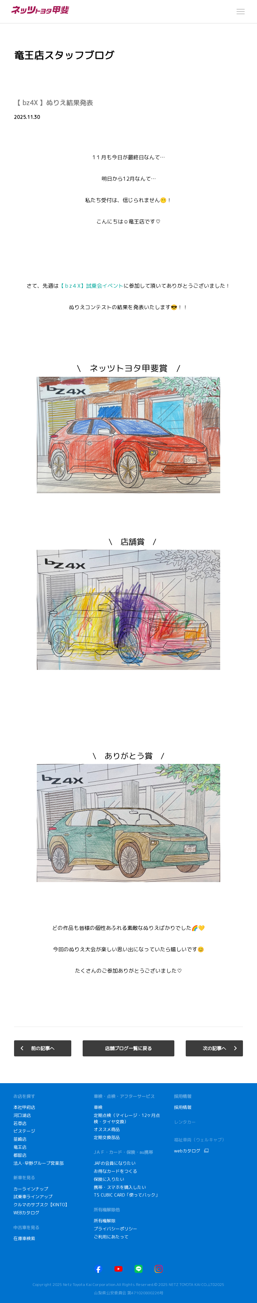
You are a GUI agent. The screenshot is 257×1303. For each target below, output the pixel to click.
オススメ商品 (107, 1129)
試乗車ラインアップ (33, 1197)
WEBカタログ (26, 1213)
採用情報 (182, 1107)
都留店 (19, 1155)
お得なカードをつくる (115, 1171)
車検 (98, 1107)
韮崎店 (19, 1139)
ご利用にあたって (111, 1237)
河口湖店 (22, 1115)
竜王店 (19, 1147)
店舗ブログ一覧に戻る (128, 1048)
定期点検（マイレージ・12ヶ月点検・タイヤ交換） (127, 1118)
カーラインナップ (30, 1189)
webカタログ (187, 1151)
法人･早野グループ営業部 (38, 1163)
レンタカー (185, 1122)
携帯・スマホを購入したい (120, 1187)
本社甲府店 (24, 1107)
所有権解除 (104, 1221)
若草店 (19, 1123)
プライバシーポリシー (115, 1229)
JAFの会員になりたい (115, 1163)
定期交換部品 (107, 1137)
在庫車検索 (24, 1238)
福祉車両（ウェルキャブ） (200, 1140)
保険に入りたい (109, 1179)
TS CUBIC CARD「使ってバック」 (127, 1195)
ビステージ (24, 1131)
